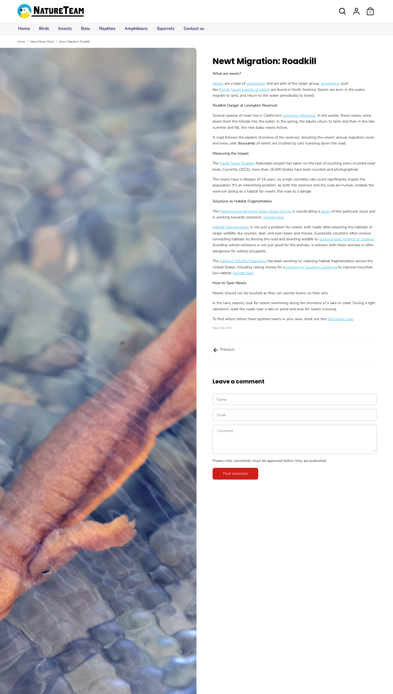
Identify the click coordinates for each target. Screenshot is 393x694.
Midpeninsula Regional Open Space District (255, 211)
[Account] (356, 8)
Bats (85, 29)
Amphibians (136, 29)
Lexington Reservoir (299, 115)
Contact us (194, 29)
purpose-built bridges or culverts (346, 239)
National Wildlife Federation (243, 261)
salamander (255, 83)
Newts (218, 83)
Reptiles (107, 29)
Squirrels (166, 29)
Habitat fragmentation (231, 227)
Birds (44, 29)
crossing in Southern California (311, 267)
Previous (226, 349)
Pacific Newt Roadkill (237, 163)
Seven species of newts (250, 89)
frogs (223, 89)
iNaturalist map (340, 318)
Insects (65, 29)
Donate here (273, 217)
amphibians (330, 83)
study (325, 211)
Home (24, 29)
